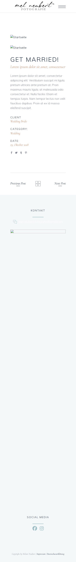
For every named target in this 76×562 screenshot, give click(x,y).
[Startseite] (38, 37)
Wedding (15, 133)
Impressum (41, 554)
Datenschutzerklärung (55, 554)
